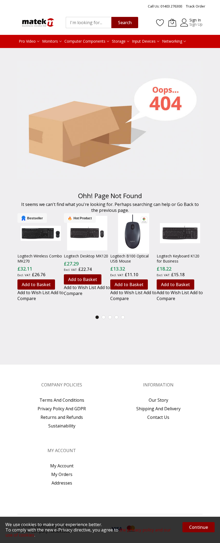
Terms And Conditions (61, 400)
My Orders (61, 474)
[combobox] (88, 22)
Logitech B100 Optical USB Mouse (129, 258)
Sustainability (61, 426)
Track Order (195, 6)
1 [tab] (97, 317)
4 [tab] (116, 317)
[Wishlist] (160, 22)
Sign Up (196, 24)
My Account (62, 466)
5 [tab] (123, 317)
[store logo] (37, 22)
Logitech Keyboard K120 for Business (178, 258)
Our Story (158, 400)
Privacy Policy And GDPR (62, 409)
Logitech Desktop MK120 (86, 255)
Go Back (185, 204)
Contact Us (158, 417)
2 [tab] (103, 317)
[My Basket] (172, 22)
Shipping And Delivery (158, 409)
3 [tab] (110, 317)
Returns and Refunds (62, 417)
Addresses (62, 483)
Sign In (195, 20)
